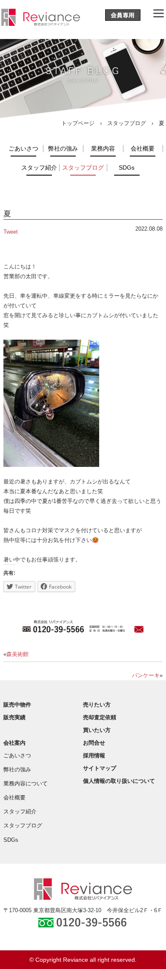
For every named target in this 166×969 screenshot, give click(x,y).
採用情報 (94, 755)
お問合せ (94, 743)
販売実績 (14, 717)
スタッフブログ (126, 123)
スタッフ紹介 (39, 167)
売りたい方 (97, 704)
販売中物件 (17, 704)
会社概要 (143, 148)
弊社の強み (63, 148)
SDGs (127, 167)
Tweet (10, 232)
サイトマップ (99, 768)
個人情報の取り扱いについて (119, 781)
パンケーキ (146, 675)
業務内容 (103, 148)
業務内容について (25, 783)
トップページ (77, 123)
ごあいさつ (23, 148)
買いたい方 (97, 730)
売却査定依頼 (99, 717)
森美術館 (17, 654)
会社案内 (14, 743)
